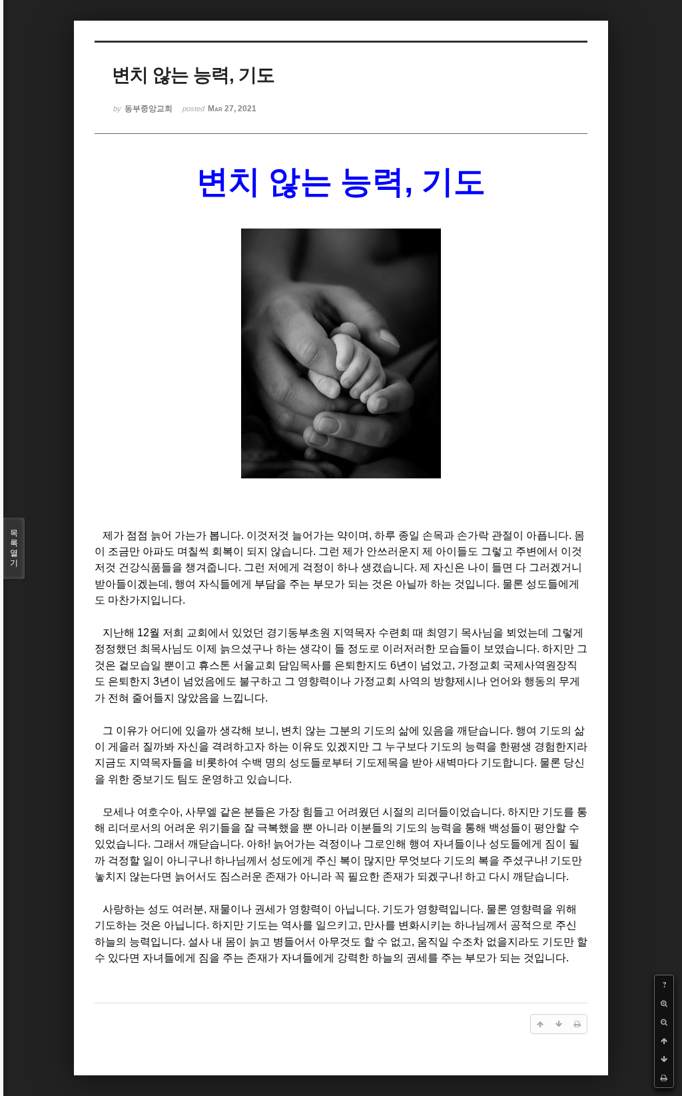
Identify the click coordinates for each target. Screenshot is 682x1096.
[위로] (664, 1040)
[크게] (664, 1003)
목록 (14, 548)
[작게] (664, 1022)
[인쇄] (664, 1078)
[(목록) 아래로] (664, 1059)
